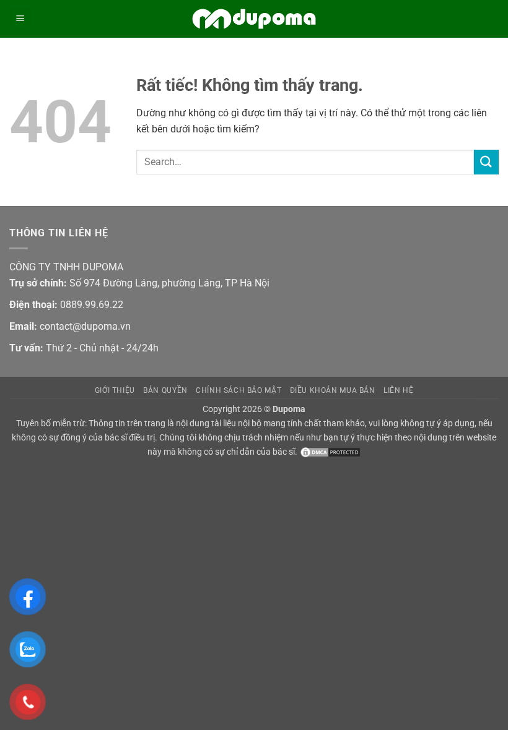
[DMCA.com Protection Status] (329, 452)
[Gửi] (486, 162)
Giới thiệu (115, 390)
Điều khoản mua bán (332, 390)
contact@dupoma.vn (85, 326)
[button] (20, 19)
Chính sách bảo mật (238, 390)
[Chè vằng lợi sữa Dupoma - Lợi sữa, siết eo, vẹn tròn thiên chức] (254, 19)
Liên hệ (398, 390)
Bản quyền (165, 390)
